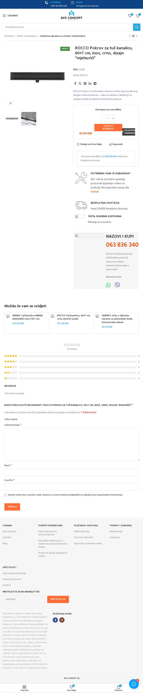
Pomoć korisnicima (50, 526)
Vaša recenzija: (13, 425)
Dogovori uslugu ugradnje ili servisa (52, 554)
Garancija (114, 537)
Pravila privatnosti (12, 579)
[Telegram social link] (94, 83)
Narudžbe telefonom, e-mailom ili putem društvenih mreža (52, 544)
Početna (9, 36)
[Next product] (137, 36)
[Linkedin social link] (90, 83)
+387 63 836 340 (58, 6)
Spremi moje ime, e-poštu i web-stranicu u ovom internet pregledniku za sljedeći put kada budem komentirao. (65, 495)
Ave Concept (10, 532)
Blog (5, 544)
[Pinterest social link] (85, 83)
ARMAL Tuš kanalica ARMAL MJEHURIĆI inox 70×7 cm (27, 317)
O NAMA (7, 526)
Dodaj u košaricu (108, 127)
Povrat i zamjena (121, 526)
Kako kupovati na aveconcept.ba (47, 533)
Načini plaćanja (81, 532)
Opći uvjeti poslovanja (14, 573)
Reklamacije (116, 532)
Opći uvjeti (9, 567)
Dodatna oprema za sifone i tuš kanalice (62, 36)
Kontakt (7, 537)
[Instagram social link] (62, 620)
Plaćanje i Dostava (86, 526)
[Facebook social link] (75, 83)
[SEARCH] (136, 27)
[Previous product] (130, 36)
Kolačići (7, 585)
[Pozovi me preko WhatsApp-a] (108, 286)
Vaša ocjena (10, 419)
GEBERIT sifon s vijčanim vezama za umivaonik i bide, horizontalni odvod (117, 319)
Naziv (8, 466)
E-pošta (9, 480)
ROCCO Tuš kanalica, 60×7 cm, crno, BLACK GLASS (74, 317)
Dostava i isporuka (83, 537)
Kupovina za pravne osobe (88, 544)
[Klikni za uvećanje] (10, 103)
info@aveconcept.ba (87, 6)
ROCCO (84, 75)
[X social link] (79, 83)
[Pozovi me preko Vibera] (117, 286)
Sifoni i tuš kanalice (27, 36)
